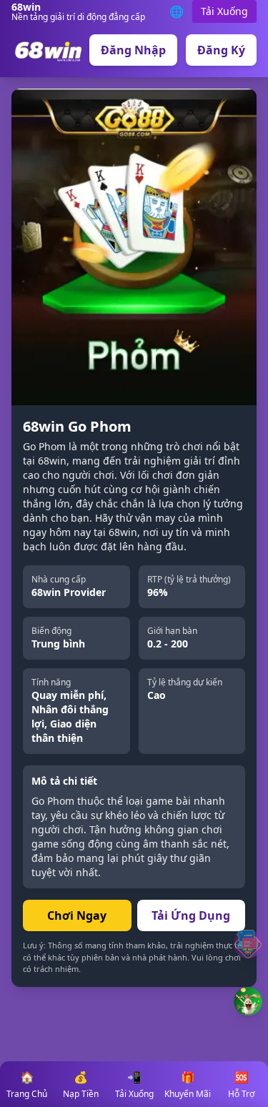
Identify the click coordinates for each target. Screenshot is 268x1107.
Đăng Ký (221, 50)
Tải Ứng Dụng (191, 915)
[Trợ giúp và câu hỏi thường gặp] (248, 944)
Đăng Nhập (133, 50)
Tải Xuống (224, 11)
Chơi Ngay (76, 915)
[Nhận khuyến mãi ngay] (248, 1001)
